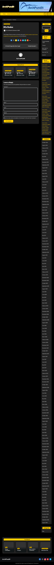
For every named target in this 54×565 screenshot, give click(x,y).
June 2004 (44, 460)
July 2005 (44, 424)
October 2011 (45, 221)
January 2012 (45, 215)
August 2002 (45, 522)
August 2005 (45, 421)
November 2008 (45, 314)
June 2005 (44, 426)
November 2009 (45, 280)
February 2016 (45, 159)
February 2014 (45, 181)
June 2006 (44, 395)
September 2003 (45, 486)
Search (46, 24)
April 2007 (44, 367)
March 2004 (44, 469)
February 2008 (45, 339)
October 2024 (45, 142)
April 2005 (44, 432)
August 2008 (45, 322)
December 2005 (45, 412)
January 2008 (45, 342)
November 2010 (45, 246)
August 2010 (44, 255)
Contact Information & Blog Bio (13, 13)
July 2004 (44, 457)
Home (4, 13)
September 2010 (45, 252)
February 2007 (45, 373)
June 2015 (44, 170)
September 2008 (45, 319)
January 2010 (45, 274)
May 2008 (44, 331)
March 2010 (44, 269)
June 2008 (44, 328)
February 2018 (45, 148)
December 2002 (45, 511)
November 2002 (45, 514)
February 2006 (45, 407)
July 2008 (44, 325)
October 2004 (45, 449)
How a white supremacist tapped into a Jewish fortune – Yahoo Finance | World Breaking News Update (46, 127)
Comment (6, 86)
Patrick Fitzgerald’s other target (13, 46)
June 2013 (44, 184)
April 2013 (44, 190)
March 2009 (44, 303)
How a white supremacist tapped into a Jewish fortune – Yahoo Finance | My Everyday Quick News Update (46, 101)
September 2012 (45, 204)
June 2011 (44, 232)
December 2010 (45, 243)
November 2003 (45, 480)
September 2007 (45, 353)
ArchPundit (8, 6)
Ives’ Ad (18, 72)
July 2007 (44, 359)
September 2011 (45, 224)
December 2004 (45, 443)
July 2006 (44, 393)
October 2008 (45, 317)
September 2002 (45, 519)
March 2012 (44, 210)
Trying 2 (44, 45)
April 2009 (44, 300)
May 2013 (44, 187)
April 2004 (44, 466)
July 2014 (44, 179)
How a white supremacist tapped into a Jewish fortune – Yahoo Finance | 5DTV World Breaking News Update (46, 114)
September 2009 (45, 286)
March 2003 (44, 502)
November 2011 (45, 218)
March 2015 (44, 173)
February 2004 (45, 471)
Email (5, 107)
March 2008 (44, 336)
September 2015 (45, 165)
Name (5, 102)
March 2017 (44, 150)
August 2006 (45, 390)
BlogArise (30, 563)
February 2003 (45, 505)
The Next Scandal (31, 46)
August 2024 (45, 145)
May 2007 (44, 364)
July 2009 (44, 291)
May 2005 (44, 429)
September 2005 (45, 418)
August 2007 (45, 356)
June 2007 (44, 362)
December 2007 (45, 345)
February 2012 (45, 212)
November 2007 (45, 348)
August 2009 (45, 288)
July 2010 (44, 257)
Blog (43, 531)
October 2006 (45, 384)
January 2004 (45, 474)
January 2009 (45, 308)
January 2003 (45, 508)
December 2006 (45, 379)
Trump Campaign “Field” (7, 550)
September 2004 (45, 452)
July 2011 (44, 229)
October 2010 (45, 249)
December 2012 (45, 198)
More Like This (8, 72)
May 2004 (44, 463)
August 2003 (45, 488)
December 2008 (45, 311)
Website (5, 112)
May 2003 (44, 497)
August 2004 (45, 455)
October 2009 (45, 283)
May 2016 (44, 156)
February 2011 (45, 238)
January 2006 (45, 410)
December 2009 (45, 277)
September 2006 (45, 387)
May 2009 (44, 297)
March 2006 (44, 404)
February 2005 (45, 438)
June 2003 (44, 494)
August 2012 (44, 207)
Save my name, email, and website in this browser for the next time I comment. (20, 118)
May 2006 (44, 398)
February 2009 (45, 305)
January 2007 (45, 376)
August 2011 (44, 226)
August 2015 (44, 167)
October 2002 (45, 517)
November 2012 (45, 201)
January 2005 (45, 441)
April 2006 (44, 401)
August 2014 (44, 176)
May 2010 (44, 263)
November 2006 (45, 381)
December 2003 (45, 477)
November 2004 (45, 446)
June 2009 (44, 294)
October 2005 (45, 415)
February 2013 (45, 193)
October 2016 (45, 153)
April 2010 (44, 266)
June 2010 (44, 260)
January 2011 (45, 241)
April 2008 (44, 333)
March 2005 (44, 435)
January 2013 (45, 195)
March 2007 (44, 370)
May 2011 (44, 235)
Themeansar (36, 563)
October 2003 (45, 483)
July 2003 (44, 491)
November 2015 (45, 162)
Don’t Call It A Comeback (32, 550)
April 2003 (44, 500)
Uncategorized (8, 70)
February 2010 (45, 272)
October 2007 (45, 350)
